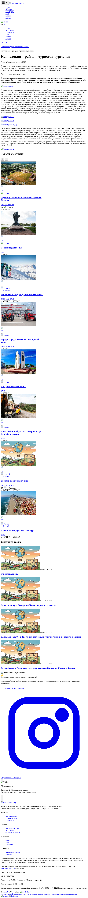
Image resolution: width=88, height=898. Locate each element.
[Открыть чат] (2, 797)
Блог (7, 14)
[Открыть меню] (5, 3)
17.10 (3, 391)
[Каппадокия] (7, 86)
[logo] (16, 3)
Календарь (10, 12)
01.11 (12, 485)
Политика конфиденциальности (13, 894)
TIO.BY (5, 892)
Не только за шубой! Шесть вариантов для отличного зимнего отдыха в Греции (41, 637)
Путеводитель (11, 816)
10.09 (12, 205)
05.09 (8, 205)
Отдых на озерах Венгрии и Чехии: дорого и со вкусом (28, 605)
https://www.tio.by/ (8, 868)
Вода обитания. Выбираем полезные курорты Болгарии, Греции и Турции (38, 668)
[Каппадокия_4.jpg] (9, 125)
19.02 (12, 299)
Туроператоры (11, 818)
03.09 (3, 205)
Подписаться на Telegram (14, 688)
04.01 (8, 299)
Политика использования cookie (64, 894)
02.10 (12, 346)
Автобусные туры (12, 828)
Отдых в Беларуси (13, 832)
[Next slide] (6, 159)
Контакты (9, 844)
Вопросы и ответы (13, 852)
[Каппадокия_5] (7, 121)
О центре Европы (9, 574)
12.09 (3, 438)
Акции (8, 16)
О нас (8, 840)
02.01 (3, 299)
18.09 (8, 346)
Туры (8, 8)
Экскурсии (10, 10)
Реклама (9, 854)
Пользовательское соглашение (38, 894)
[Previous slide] (2, 159)
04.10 (3, 485)
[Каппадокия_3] (7, 117)
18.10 (8, 485)
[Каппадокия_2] (7, 149)
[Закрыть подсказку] (2, 780)
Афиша (8, 18)
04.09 (3, 346)
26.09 (3, 252)
